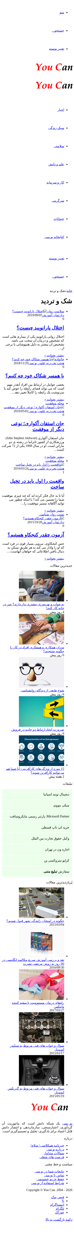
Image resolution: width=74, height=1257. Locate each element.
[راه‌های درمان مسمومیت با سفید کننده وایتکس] (41, 999)
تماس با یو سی (54, 1175)
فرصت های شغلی (51, 1157)
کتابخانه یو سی (54, 237)
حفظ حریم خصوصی (50, 1179)
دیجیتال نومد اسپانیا (56, 794)
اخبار (61, 109)
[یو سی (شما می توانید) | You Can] (37, 1106)
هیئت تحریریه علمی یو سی (46, 363)
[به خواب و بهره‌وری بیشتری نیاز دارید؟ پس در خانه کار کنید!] (41, 600)
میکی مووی (61, 805)
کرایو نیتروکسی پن (56, 860)
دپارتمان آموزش (53, 315)
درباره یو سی (55, 1149)
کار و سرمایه (55, 182)
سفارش (56, 871)
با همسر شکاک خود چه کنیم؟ (34, 375)
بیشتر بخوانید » (54, 355)
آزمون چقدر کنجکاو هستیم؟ (36, 534)
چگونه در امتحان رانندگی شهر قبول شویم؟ (35, 921)
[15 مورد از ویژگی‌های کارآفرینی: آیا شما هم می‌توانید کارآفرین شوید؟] (41, 765)
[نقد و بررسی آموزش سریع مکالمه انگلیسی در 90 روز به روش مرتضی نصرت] (41, 956)
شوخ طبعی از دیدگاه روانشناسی (42, 690)
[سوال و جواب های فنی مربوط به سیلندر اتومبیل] (41, 1041)
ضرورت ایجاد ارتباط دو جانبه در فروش (37, 729)
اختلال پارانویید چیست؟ (40, 327)
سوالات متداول (54, 1153)
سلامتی (59, 146)
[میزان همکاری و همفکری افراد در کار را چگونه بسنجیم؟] (41, 643)
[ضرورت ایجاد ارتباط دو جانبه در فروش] (41, 725)
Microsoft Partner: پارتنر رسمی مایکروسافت (39, 816)
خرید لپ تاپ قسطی (55, 827)
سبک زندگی (56, 128)
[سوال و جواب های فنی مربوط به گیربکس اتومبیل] (41, 1084)
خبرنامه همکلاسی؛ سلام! (47, 1145)
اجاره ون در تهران (57, 849)
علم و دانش (56, 164)
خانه (69, 291)
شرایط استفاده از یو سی (47, 1183)
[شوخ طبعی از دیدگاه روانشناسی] (41, 686)
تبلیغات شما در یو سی (49, 1171)
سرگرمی (58, 200)
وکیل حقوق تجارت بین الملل (50, 838)
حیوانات (59, 218)
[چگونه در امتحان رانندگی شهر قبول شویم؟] (41, 917)
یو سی (67, 1123)
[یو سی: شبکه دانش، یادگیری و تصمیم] (41, 70)
